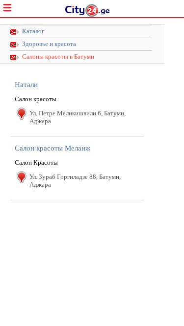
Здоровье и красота (49, 44)
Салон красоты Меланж (52, 148)
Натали (26, 84)
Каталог (33, 31)
